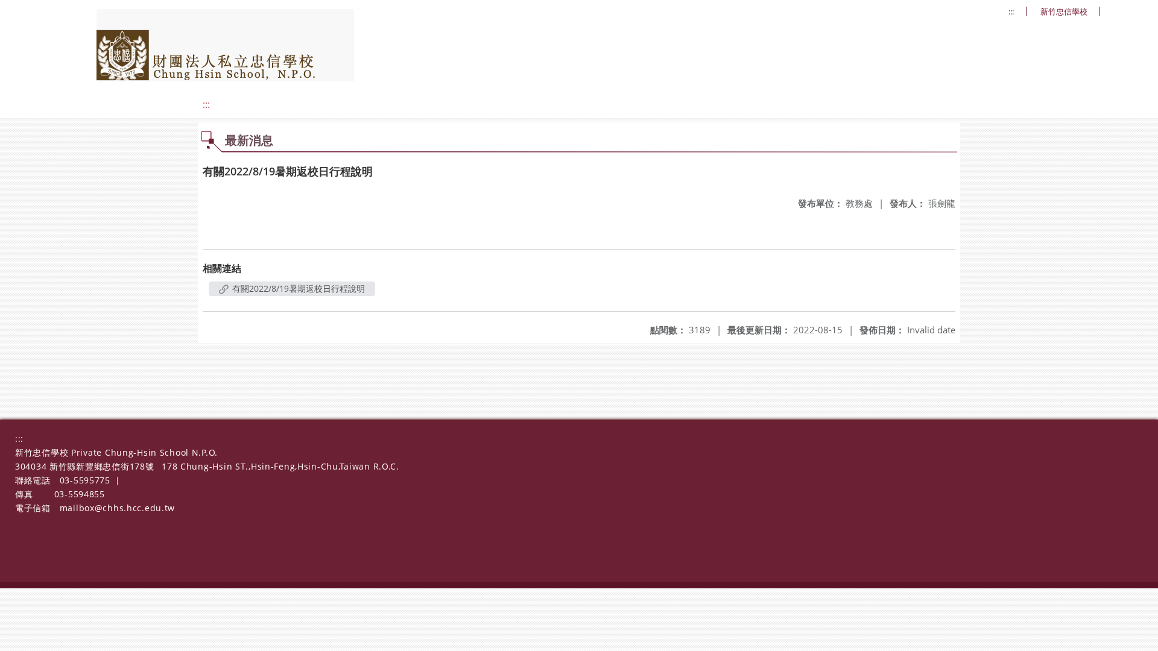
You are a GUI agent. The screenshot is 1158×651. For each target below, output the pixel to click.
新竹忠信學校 (1063, 12)
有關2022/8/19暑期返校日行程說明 (297, 288)
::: (1011, 12)
